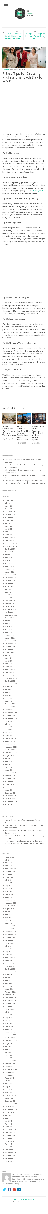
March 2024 (9, 566)
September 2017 (11, 781)
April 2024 (8, 563)
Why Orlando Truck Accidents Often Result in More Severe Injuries (38, 433)
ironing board (38, 190)
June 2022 (8, 623)
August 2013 (9, 804)
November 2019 (11, 712)
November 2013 (11, 796)
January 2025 (10, 540)
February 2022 (10, 635)
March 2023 (9, 598)
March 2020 (9, 701)
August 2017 (9, 784)
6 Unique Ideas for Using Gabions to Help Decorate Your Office (13, 35)
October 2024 (10, 549)
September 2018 (11, 753)
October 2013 (10, 799)
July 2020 (8, 689)
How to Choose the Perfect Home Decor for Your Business (9, 430)
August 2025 (9, 520)
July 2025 (8, 523)
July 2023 (8, 589)
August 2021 (9, 652)
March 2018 (9, 770)
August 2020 (9, 687)
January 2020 (10, 707)
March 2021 (9, 667)
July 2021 (8, 655)
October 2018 (10, 750)
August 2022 (9, 618)
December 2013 (10, 793)
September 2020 (11, 684)
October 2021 (10, 646)
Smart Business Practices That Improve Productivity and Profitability (23, 433)
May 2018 (8, 764)
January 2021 (10, 672)
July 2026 (8, 503)
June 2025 (8, 526)
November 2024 (11, 546)
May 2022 (8, 626)
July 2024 (8, 555)
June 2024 (8, 558)
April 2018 (8, 767)
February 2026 (10, 512)
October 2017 (10, 778)
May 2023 (8, 595)
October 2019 (10, 715)
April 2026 (8, 509)
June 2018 (8, 761)
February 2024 (10, 569)
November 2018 (11, 747)
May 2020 (8, 695)
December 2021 (10, 641)
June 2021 (8, 658)
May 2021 (8, 661)
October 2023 (10, 580)
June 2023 (8, 592)
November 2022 (11, 609)
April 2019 (8, 732)
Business (5, 69)
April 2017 (8, 787)
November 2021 (11, 644)
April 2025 (8, 532)
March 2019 (9, 735)
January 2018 (10, 776)
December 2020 (10, 675)
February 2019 (10, 738)
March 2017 (9, 790)
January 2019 (10, 741)
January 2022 (10, 638)
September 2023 (11, 583)
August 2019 (9, 721)
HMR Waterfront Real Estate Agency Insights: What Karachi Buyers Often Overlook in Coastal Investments (25, 481)
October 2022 (10, 612)
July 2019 (8, 724)
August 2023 (9, 586)
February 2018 (10, 773)
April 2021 (8, 664)
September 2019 (11, 718)
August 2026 (9, 500)
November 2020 (11, 678)
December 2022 (10, 606)
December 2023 (10, 575)
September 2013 (11, 801)
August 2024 (9, 552)
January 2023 (10, 603)
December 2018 (10, 744)
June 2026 (8, 506)
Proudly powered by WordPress (24, 1199)
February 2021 (10, 669)
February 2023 (10, 600)
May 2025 (8, 529)
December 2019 (10, 710)
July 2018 (8, 758)
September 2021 (11, 649)
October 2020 (10, 681)
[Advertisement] (24, 108)
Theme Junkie (30, 1202)
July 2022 (8, 621)
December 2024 (10, 543)
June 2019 (8, 727)
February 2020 (10, 704)
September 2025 (11, 517)
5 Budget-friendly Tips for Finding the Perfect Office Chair (35, 35)
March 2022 (9, 632)
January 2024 (10, 572)
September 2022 (11, 615)
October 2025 (10, 514)
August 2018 (9, 755)
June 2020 (8, 692)
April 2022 (8, 629)
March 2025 (9, 535)
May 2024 (8, 560)
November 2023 (11, 578)
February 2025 (10, 537)
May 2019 (8, 730)
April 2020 (8, 698)
